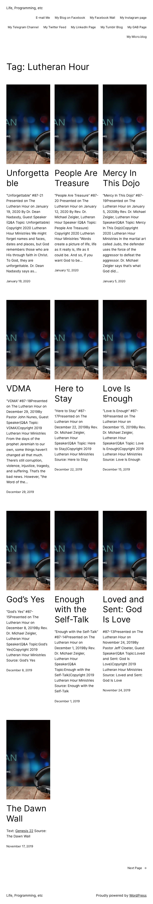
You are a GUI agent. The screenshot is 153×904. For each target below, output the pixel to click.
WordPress (138, 895)
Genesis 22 (24, 831)
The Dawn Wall (26, 813)
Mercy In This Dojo (121, 178)
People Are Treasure (76, 178)
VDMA (18, 388)
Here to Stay (69, 393)
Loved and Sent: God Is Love (123, 609)
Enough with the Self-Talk (72, 609)
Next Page (137, 868)
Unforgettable (27, 178)
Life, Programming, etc (24, 8)
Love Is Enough (118, 393)
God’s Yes (25, 599)
